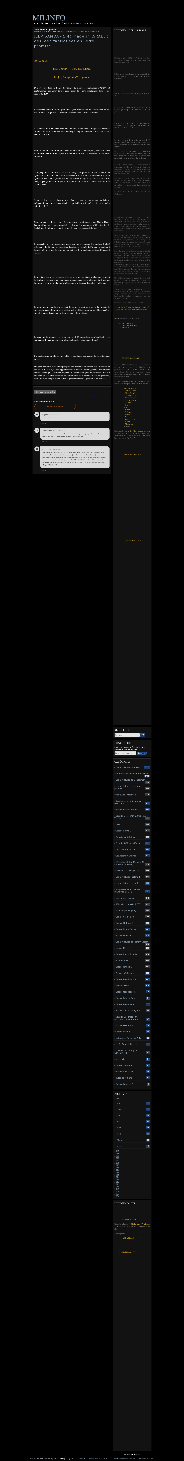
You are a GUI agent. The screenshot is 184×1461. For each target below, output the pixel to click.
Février (120, 1140)
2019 (116, 1165)
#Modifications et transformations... (131, 773)
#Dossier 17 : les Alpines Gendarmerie (126, 1051)
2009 (116, 1189)
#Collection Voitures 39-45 (127, 1038)
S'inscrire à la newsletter (45, 392)
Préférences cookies (145, 1459)
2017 (116, 1170)
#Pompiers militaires (124, 837)
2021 (116, 1160)
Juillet (119, 1109)
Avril (119, 1128)
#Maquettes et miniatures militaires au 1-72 (127, 890)
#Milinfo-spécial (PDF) (125, 910)
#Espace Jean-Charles (125, 1004)
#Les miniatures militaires (70, 31)
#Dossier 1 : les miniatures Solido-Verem (131, 817)
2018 (116, 1167)
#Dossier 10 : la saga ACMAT (128, 870)
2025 (116, 1151)
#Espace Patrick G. (123, 967)
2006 (116, 1196)
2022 (116, 1158)
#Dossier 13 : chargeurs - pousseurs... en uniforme (126, 1018)
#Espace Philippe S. (123, 923)
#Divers (118, 824)
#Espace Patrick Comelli (126, 998)
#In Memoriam (121, 985)
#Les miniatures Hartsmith (127, 877)
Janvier (120, 1146)
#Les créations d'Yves (125, 849)
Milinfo (49, 18)
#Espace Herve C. (122, 830)
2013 (116, 1179)
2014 (116, 1177)
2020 (116, 1163)
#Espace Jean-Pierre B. (125, 979)
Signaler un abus (94, 1459)
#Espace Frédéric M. (124, 1025)
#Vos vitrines (120, 1059)
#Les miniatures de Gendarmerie (130, 780)
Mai (118, 1121)
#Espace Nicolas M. (123, 1071)
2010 (116, 1186)
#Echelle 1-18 (121, 960)
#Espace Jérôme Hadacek (90, 31)
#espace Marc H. (122, 948)
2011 (116, 1184)
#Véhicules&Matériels (125, 794)
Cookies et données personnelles (122, 1459)
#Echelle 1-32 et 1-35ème (127, 843)
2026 (116, 1098)
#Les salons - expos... (124, 898)
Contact (82, 1459)
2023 (116, 1155)
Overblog (137, 1454)
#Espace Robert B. (123, 935)
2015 (116, 1175)
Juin (118, 1115)
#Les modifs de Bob (124, 917)
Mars (119, 1134)
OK (142, 735)
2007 (116, 1194)
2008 (116, 1191)
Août (119, 1103)
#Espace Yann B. (122, 1031)
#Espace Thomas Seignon (127, 1010)
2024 (116, 1153)
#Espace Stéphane (123, 1065)
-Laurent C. (128, 426)
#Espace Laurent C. (123, 1084)
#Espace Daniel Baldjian (126, 954)
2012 (116, 1182)
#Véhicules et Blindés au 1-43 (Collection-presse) (129, 863)
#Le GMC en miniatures (125, 1044)
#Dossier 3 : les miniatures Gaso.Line (127, 802)
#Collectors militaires (52, 31)
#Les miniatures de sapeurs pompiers (128, 787)
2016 (116, 1172)
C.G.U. (105, 1459)
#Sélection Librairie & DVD (127, 904)
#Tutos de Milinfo (123, 1078)
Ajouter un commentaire (55, 406)
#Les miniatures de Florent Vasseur (131, 942)
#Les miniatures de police (127, 883)
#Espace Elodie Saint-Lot (126, 929)
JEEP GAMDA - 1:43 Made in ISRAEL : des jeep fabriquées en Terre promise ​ (71, 41)
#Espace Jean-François (125, 992)
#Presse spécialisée (124, 973)
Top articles (71, 1459)
